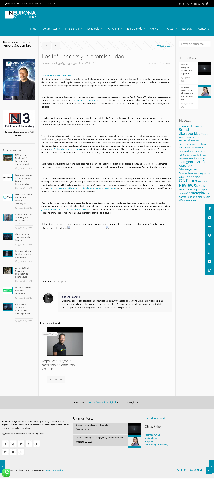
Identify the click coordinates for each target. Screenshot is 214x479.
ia (192, 158)
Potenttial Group (152, 434)
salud (203, 186)
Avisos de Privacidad (54, 470)
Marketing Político (202, 173)
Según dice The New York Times (65, 149)
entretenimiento (185, 144)
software (191, 189)
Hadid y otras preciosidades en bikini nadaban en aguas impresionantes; (83, 188)
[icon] (203, 3)
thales (207, 193)
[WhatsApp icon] (180, 3)
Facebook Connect (192, 147)
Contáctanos (27, 3)
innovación (200, 158)
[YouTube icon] (191, 3)
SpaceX (198, 189)
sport (204, 189)
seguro (182, 189)
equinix (195, 144)
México (182, 177)
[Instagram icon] (199, 3)
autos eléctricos (187, 126)
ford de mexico (190, 155)
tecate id (183, 193)
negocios (193, 177)
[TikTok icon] (207, 3)
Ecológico (188, 137)
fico (203, 147)
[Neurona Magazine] (20, 14)
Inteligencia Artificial (194, 162)
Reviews (187, 185)
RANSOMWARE (204, 182)
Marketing (186, 173)
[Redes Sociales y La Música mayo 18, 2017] (2, 466)
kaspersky (185, 165)
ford (181, 154)
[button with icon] (5, 443)
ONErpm (188, 181)
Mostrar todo (165, 45)
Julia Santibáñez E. (66, 63)
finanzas (183, 150)
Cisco (203, 134)
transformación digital (191, 196)
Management (189, 169)
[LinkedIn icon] (195, 3)
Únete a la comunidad (45, 3)
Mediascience (151, 438)
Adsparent (149, 441)
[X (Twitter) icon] (187, 3)
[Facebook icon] (184, 3)
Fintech (206, 151)
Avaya (199, 126)
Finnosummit (195, 151)
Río (198, 186)
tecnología (195, 192)
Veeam (206, 196)
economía (197, 137)
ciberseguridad (189, 133)
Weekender (187, 200)
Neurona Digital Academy (156, 444)
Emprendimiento (189, 140)
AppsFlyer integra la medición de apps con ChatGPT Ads (58, 365)
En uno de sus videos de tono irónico (90, 100)
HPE (189, 158)
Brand (184, 129)
